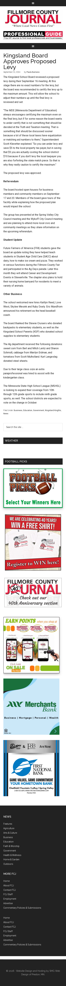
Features (7, 824)
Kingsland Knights (53, 410)
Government (38, 410)
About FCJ (8, 885)
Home (6, 881)
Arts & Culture (10, 833)
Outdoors (8, 864)
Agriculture (8, 828)
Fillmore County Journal (33, 18)
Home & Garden (11, 859)
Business (18, 410)
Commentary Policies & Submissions (22, 908)
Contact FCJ (9, 890)
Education (27, 410)
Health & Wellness (12, 855)
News (5, 413)
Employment (9, 899)
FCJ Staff (8, 894)
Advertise (8, 903)
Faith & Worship (11, 846)
